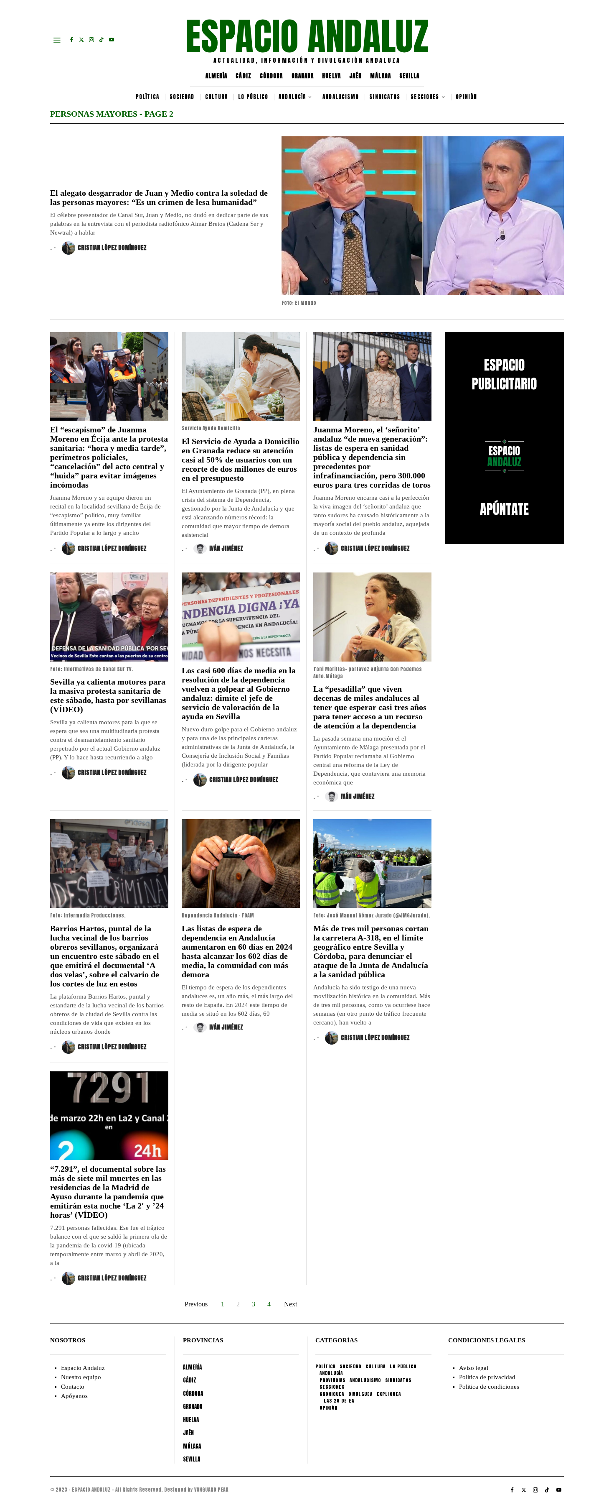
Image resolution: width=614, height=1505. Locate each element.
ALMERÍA (217, 76)
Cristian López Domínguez (112, 247)
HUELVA (331, 76)
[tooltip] (71, 39)
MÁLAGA (380, 76)
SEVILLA (409, 76)
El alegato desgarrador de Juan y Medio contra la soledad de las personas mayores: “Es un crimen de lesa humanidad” (159, 197)
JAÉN (355, 76)
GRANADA (303, 76)
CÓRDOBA (271, 76)
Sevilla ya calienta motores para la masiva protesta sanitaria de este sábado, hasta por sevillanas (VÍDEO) (108, 695)
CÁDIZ (243, 76)
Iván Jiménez (226, 548)
